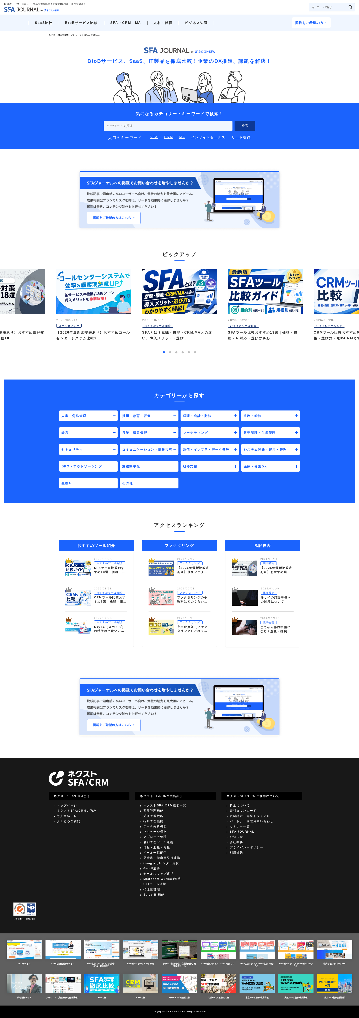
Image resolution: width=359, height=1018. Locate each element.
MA (182, 137)
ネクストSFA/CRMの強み (77, 810)
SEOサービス (24, 964)
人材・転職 (163, 23)
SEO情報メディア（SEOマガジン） (218, 964)
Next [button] (332, 312)
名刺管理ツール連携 (158, 842)
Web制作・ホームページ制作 (140, 964)
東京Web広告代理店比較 (257, 997)
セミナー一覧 (240, 826)
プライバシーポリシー (246, 847)
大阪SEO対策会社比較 (218, 997)
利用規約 (236, 852)
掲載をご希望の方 (309, 23)
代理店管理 (151, 889)
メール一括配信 (155, 852)
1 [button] (164, 352)
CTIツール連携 (154, 884)
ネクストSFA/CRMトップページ (65, 35)
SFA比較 (102, 997)
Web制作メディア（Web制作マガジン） (296, 965)
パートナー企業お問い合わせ (252, 821)
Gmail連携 (151, 868)
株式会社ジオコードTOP (334, 964)
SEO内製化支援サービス (63, 964)
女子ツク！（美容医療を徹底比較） (63, 997)
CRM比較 (140, 997)
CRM (168, 137)
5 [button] (189, 352)
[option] (180, 312)
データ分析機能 (155, 826)
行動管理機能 (153, 821)
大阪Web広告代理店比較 (295, 997)
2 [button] (170, 352)
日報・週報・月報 (156, 847)
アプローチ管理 (155, 836)
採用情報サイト (24, 997)
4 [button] (183, 352)
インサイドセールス (208, 137)
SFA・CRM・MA (125, 23)
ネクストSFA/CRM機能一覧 (165, 805)
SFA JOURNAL (242, 831)
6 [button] (195, 352)
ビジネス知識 (196, 23)
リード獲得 (241, 137)
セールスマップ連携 (158, 873)
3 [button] (176, 352)
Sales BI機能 (154, 894)
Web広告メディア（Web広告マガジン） (257, 965)
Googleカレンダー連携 (161, 863)
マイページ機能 (155, 831)
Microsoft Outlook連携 (162, 878)
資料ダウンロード (243, 810)
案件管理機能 (153, 810)
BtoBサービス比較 (81, 23)
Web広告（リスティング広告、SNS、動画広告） (102, 965)
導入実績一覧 (67, 816)
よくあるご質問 (69, 821)
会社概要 (236, 842)
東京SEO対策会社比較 (179, 997)
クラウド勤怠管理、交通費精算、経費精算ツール (179, 965)
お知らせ (236, 836)
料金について (240, 805)
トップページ (67, 805)
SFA (154, 137)
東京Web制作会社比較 (334, 997)
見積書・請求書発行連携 (162, 857)
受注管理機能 (153, 816)
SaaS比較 (44, 23)
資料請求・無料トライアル (250, 816)
